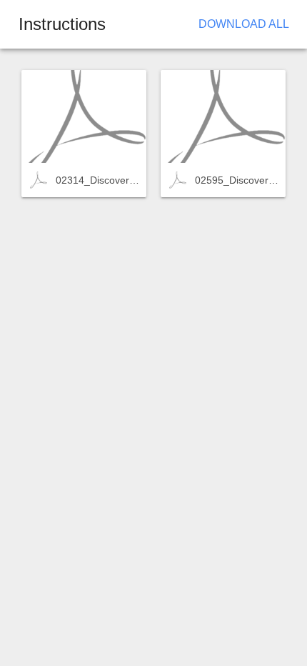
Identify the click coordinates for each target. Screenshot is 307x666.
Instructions (62, 24)
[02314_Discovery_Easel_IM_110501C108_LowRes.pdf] (83, 116)
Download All (243, 24)
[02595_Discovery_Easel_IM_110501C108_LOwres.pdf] (223, 116)
